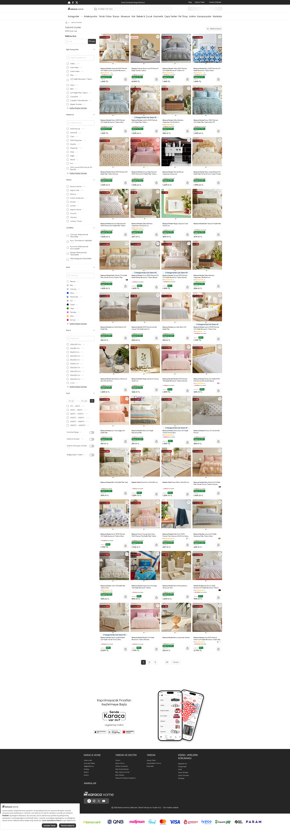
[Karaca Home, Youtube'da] (103, 801)
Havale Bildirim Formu (154, 763)
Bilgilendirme (182, 764)
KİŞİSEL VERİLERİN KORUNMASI (188, 757)
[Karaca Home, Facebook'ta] (89, 801)
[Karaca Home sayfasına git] (99, 794)
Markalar (90, 783)
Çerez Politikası (183, 772)
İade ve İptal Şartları (122, 769)
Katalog (86, 769)
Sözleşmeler (182, 767)
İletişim (86, 772)
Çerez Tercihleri (183, 775)
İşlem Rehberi (119, 775)
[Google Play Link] (114, 732)
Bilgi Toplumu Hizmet (122, 772)
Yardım (117, 760)
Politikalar (181, 778)
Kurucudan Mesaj (89, 763)
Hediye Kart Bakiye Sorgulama (125, 778)
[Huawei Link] (128, 732)
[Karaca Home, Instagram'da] (94, 801)
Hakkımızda (88, 760)
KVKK (180, 770)
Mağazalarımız (89, 766)
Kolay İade (150, 766)
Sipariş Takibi (151, 760)
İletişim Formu (119, 763)
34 (167, 662)
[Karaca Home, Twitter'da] (99, 801)
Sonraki (175, 662)
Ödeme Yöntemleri (121, 766)
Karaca (86, 775)
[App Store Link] (100, 732)
